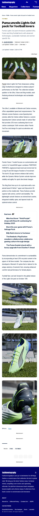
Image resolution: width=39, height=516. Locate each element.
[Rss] (36, 472)
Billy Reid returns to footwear (18, 233)
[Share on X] (6, 54)
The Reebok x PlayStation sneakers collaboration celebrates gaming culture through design (18, 239)
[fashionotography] (8, 2)
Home (3, 15)
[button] (23, 2)
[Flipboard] (32, 472)
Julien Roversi (8, 42)
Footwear (4, 18)
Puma (4, 84)
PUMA (7, 15)
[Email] (14, 54)
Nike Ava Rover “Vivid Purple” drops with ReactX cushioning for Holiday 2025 (18, 220)
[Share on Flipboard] (10, 54)
